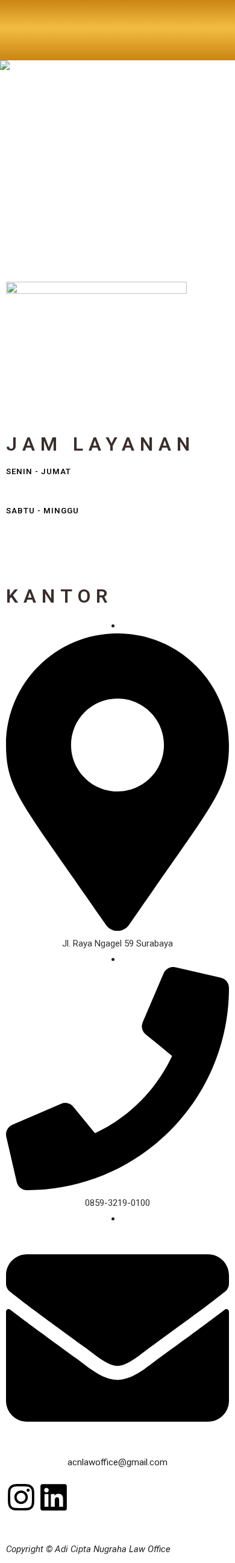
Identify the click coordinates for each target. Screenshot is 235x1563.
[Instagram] (21, 1497)
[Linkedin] (54, 1497)
